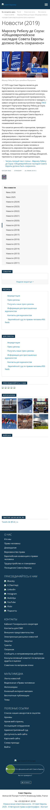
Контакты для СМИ (13, 628)
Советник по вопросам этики (18, 665)
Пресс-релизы (13, 300)
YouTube (11, 602)
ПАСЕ (44, 102)
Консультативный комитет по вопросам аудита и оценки (24, 659)
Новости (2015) (12, 244)
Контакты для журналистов (19, 315)
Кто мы (7, 539)
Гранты (8, 645)
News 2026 (11, 192)
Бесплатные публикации (16, 695)
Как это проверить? (25, 775)
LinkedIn (11, 589)
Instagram (12, 593)
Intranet (26, 782)
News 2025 (11, 197)
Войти (7, 747)
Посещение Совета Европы (18, 567)
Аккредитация (13, 296)
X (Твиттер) (12, 585)
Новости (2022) (12, 211)
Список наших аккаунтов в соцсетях (22, 713)
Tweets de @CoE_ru (10, 522)
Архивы (8, 717)
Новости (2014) (12, 248)
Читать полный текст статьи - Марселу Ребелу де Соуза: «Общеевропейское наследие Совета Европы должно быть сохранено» (26, 163)
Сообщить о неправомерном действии (23, 653)
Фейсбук (11, 598)
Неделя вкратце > (25, 281)
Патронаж (9, 649)
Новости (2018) (12, 230)
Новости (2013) (12, 253)
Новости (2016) (12, 239)
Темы (7, 699)
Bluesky (11, 581)
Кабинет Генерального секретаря (21, 624)
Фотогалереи (10, 687)
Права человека (12, 543)
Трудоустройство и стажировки (20, 563)
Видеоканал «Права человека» (19, 682)
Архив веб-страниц (13, 721)
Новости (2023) (12, 206)
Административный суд (16, 730)
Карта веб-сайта (12, 738)
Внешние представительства (19, 632)
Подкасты (12, 610)
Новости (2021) (12, 216)
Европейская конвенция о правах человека (21, 558)
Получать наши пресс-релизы (20, 304)
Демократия (10, 547)
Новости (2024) (12, 201)
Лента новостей (12, 678)
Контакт (44, 806)
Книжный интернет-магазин (18, 691)
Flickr (9, 606)
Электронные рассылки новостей (21, 636)
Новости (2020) (12, 220)
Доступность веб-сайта (15, 734)
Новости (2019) (12, 225)
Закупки (8, 641)
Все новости (10, 187)
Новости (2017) (12, 234)
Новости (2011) (12, 263)
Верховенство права (14, 552)
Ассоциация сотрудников (17, 725)
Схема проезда (11, 742)
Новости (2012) (12, 258)
